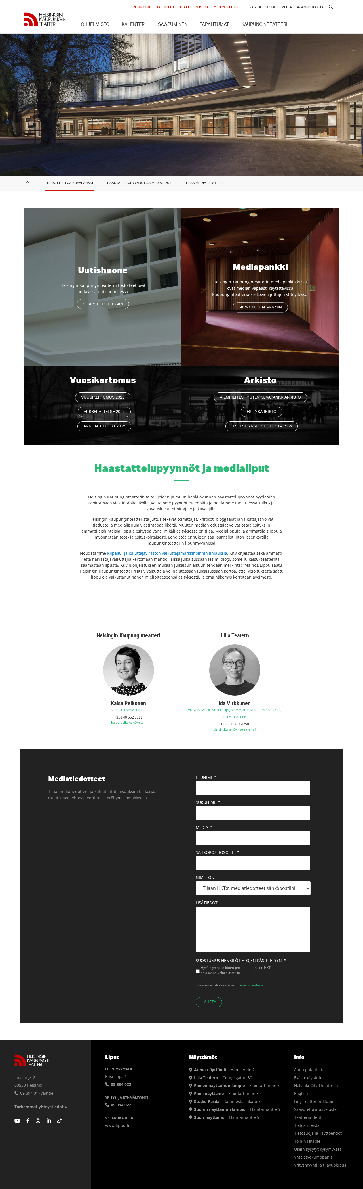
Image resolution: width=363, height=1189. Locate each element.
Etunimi (206, 777)
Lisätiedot (207, 902)
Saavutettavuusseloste (315, 1109)
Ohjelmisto (95, 25)
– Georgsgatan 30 (223, 1077)
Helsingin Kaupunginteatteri (45, 19)
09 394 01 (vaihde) (36, 1093)
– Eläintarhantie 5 (237, 1085)
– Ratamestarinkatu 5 (227, 1101)
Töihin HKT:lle (307, 1141)
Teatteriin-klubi (194, 7)
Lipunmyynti (140, 7)
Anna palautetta (309, 1069)
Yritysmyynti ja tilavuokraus (320, 1165)
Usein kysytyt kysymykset (317, 1149)
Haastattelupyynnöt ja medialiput (139, 183)
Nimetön (205, 877)
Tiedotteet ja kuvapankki (70, 183)
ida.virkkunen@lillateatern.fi (235, 729)
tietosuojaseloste (250, 985)
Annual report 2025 (104, 426)
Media (286, 7)
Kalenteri (134, 25)
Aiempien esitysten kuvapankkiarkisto (260, 397)
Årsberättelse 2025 (104, 412)
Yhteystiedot (226, 7)
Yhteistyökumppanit (313, 1157)
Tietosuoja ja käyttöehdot (318, 1133)
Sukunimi (208, 802)
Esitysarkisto (262, 412)
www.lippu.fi (117, 1125)
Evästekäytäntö (308, 1077)
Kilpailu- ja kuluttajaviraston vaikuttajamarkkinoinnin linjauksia (167, 553)
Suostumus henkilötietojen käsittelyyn (241, 960)
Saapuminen (172, 25)
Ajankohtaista (310, 7)
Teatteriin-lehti (308, 1117)
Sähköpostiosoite (217, 852)
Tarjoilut (165, 7)
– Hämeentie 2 (224, 1069)
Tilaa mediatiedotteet (205, 183)
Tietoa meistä (307, 1125)
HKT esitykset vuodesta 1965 (261, 426)
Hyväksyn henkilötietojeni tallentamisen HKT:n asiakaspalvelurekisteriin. (237, 970)
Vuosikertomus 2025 (102, 397)
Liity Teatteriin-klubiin (315, 1101)
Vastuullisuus (262, 7)
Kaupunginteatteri (264, 25)
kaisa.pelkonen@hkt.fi (128, 722)
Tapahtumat (214, 25)
